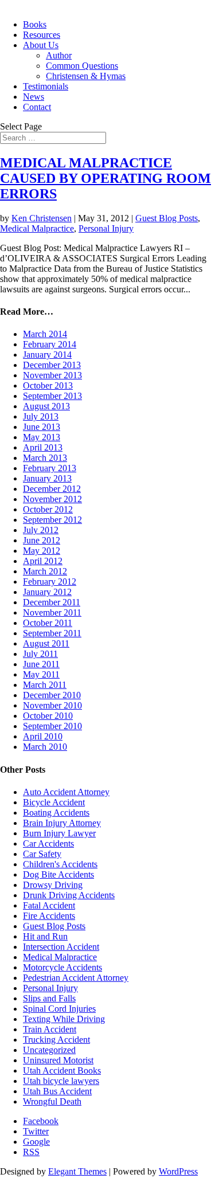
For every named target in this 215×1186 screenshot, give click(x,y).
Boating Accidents (56, 812)
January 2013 (47, 478)
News (33, 96)
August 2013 (46, 406)
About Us (40, 45)
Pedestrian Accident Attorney (75, 978)
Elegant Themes (77, 1171)
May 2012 (41, 550)
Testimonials (45, 86)
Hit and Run (45, 936)
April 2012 (42, 561)
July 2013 (40, 416)
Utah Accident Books (62, 1070)
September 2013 (52, 396)
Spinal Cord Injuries (59, 1008)
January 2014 (47, 354)
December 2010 (52, 695)
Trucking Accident (56, 1039)
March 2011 (45, 685)
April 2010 (42, 736)
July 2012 (40, 530)
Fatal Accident (49, 905)
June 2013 (41, 427)
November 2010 (52, 705)
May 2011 (41, 674)
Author (59, 55)
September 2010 (52, 726)
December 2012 (52, 489)
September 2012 (52, 519)
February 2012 (49, 581)
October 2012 (48, 509)
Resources (41, 35)
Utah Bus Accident (57, 1091)
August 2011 (46, 643)
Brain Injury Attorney (62, 823)
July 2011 (40, 654)
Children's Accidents (60, 864)
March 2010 (45, 746)
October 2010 (48, 716)
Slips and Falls (49, 998)
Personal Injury (106, 228)
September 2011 (52, 633)
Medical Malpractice (37, 228)
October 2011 (47, 623)
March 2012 (45, 571)
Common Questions (82, 66)
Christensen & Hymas (86, 76)
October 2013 (48, 385)
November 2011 (52, 612)
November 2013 (52, 375)
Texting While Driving (64, 1019)
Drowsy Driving (53, 885)
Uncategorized (49, 1050)
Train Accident (49, 1029)
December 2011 (51, 602)
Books (34, 24)
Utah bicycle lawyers (61, 1081)
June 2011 (41, 664)
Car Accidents (48, 843)
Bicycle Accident (54, 802)
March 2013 (45, 458)
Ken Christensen (41, 218)
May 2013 (41, 437)
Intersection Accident (61, 947)
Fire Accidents (49, 916)
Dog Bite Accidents (58, 874)
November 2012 (52, 499)
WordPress (178, 1171)
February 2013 (49, 468)
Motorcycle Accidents (62, 967)
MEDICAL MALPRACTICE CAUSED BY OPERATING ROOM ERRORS (105, 178)
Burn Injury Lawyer (59, 833)
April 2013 (42, 447)
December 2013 (52, 365)
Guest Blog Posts (166, 218)
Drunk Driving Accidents (69, 895)
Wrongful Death (52, 1101)
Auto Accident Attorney (66, 792)
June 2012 (41, 540)
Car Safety (42, 854)
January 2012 (47, 592)
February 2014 (49, 344)
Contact (37, 107)
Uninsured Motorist (58, 1060)
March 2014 (45, 334)
